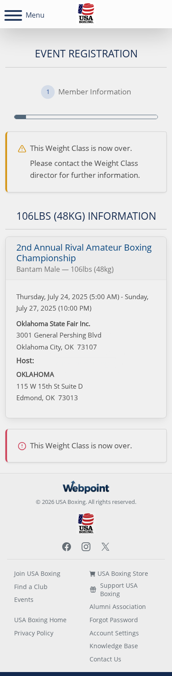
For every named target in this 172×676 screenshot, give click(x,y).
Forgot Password (114, 620)
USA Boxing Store (122, 573)
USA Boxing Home (40, 620)
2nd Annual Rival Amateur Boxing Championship (84, 252)
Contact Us (105, 659)
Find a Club (31, 586)
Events (24, 599)
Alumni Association (118, 606)
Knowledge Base (114, 646)
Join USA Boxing (37, 573)
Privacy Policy (33, 633)
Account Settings (114, 633)
